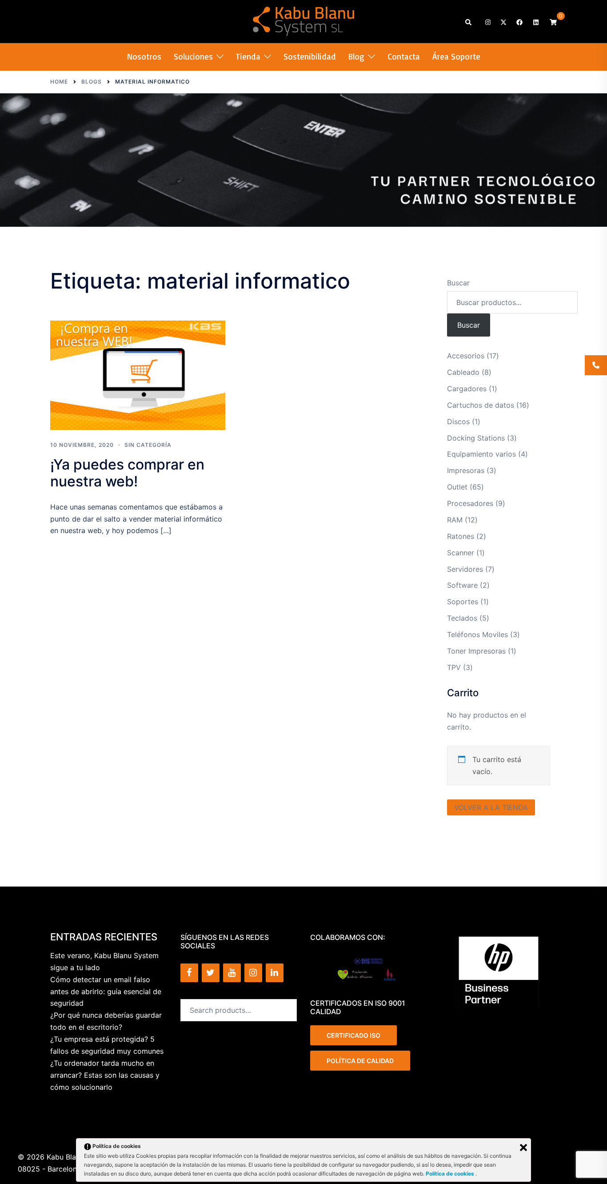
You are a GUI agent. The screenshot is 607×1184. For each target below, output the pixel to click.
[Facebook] (189, 972)
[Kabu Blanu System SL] (303, 20)
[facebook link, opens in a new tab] (519, 21)
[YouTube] (232, 972)
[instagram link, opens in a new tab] (487, 21)
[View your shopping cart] (553, 21)
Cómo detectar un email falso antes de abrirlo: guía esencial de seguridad (105, 991)
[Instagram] (253, 972)
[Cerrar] (523, 1147)
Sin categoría (148, 444)
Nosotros (144, 56)
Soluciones (193, 56)
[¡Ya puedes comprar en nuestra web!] (137, 375)
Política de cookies (450, 1173)
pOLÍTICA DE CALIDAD (360, 1060)
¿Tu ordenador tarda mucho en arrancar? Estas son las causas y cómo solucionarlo (105, 1075)
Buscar (458, 282)
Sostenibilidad (310, 56)
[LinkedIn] (275, 972)
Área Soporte (456, 56)
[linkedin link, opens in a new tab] (535, 21)
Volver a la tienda (491, 807)
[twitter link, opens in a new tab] (503, 21)
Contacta (403, 56)
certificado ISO (353, 1035)
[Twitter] (211, 972)
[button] (468, 21)
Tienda (248, 56)
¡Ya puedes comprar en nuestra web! (127, 473)
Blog (356, 56)
